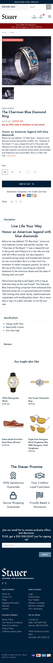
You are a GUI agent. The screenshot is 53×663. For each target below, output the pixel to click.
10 (20, 172)
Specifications (11, 317)
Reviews (8, 344)
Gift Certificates (35, 608)
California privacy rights (12, 631)
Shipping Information (10, 603)
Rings (12, 32)
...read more (10, 155)
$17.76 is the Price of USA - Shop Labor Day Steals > (26, 25)
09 (12, 172)
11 (27, 172)
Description (9, 219)
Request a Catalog (36, 603)
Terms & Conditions (10, 625)
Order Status (34, 597)
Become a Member (36, 606)
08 (5, 172)
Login (30, 594)
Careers (5, 608)
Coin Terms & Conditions (12, 622)
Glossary (5, 606)
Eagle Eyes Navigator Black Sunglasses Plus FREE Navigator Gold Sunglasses (38, 444)
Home (4, 32)
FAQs (4, 600)
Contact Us (6, 597)
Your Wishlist (33, 600)
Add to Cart (25, 183)
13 (35, 172)
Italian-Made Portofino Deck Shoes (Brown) (12, 441)
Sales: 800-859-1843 (37, 622)
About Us (6, 594)
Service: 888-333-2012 (38, 625)
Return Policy (7, 619)
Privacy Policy (7, 628)
